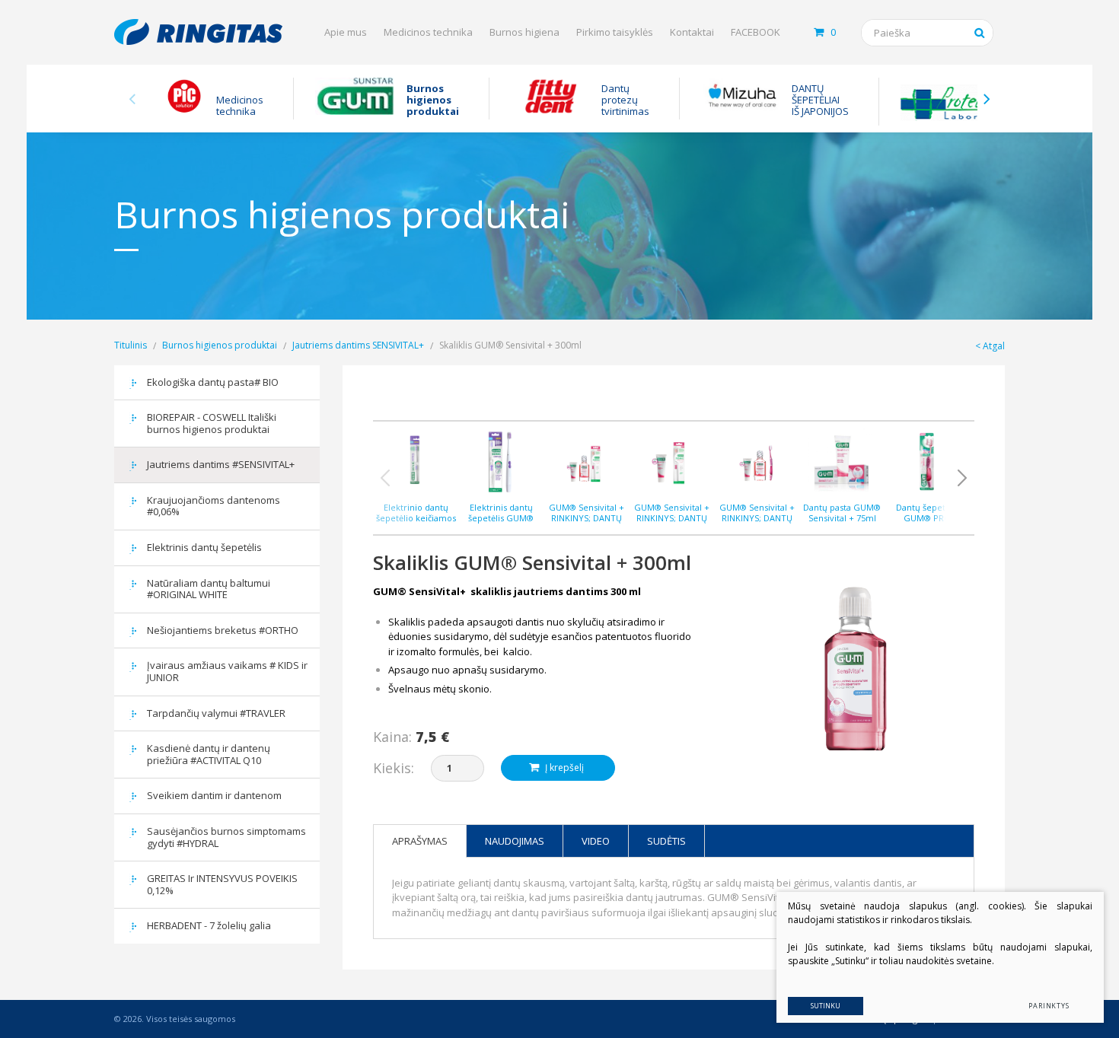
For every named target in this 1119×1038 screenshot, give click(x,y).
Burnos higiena (524, 32)
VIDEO (596, 841)
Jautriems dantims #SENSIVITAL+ (221, 464)
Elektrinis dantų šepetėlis (204, 547)
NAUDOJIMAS (514, 841)
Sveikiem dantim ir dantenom (214, 795)
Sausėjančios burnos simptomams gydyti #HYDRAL (226, 837)
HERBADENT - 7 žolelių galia (209, 925)
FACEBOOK (755, 32)
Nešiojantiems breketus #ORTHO (222, 630)
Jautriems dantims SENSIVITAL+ (358, 345)
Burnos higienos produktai (219, 345)
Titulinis (130, 345)
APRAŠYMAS (420, 841)
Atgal (994, 345)
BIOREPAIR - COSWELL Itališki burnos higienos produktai (211, 423)
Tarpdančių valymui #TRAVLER (216, 713)
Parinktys (1049, 1006)
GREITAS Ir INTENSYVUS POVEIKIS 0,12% (222, 884)
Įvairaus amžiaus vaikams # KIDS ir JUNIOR (227, 671)
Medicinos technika (428, 32)
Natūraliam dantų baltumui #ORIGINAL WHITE (208, 589)
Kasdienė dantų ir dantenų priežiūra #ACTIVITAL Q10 (208, 754)
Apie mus (345, 32)
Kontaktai (692, 32)
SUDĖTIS (666, 841)
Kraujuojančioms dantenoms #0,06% (213, 506)
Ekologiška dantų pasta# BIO (213, 382)
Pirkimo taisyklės (614, 32)
